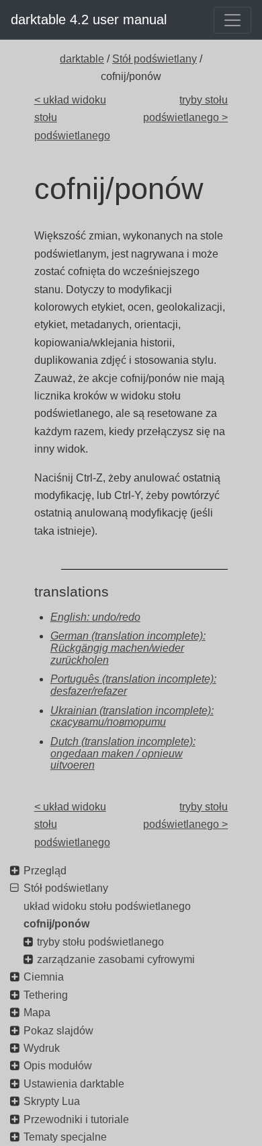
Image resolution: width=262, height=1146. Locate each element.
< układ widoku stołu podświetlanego (72, 117)
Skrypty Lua (52, 1101)
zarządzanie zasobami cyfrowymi (116, 959)
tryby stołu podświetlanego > (185, 108)
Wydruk (42, 1048)
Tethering (46, 995)
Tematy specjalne (65, 1137)
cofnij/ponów (56, 923)
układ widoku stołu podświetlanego (107, 906)
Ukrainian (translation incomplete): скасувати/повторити (132, 716)
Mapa (37, 1012)
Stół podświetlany (154, 59)
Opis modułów (58, 1065)
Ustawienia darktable (74, 1084)
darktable (82, 59)
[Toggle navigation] (232, 20)
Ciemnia (44, 977)
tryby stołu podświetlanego (100, 942)
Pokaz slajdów (58, 1030)
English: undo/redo (95, 617)
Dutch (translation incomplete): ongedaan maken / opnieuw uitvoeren (122, 753)
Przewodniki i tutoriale (76, 1119)
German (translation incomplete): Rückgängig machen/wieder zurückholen (128, 647)
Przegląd (45, 870)
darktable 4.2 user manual (89, 19)
